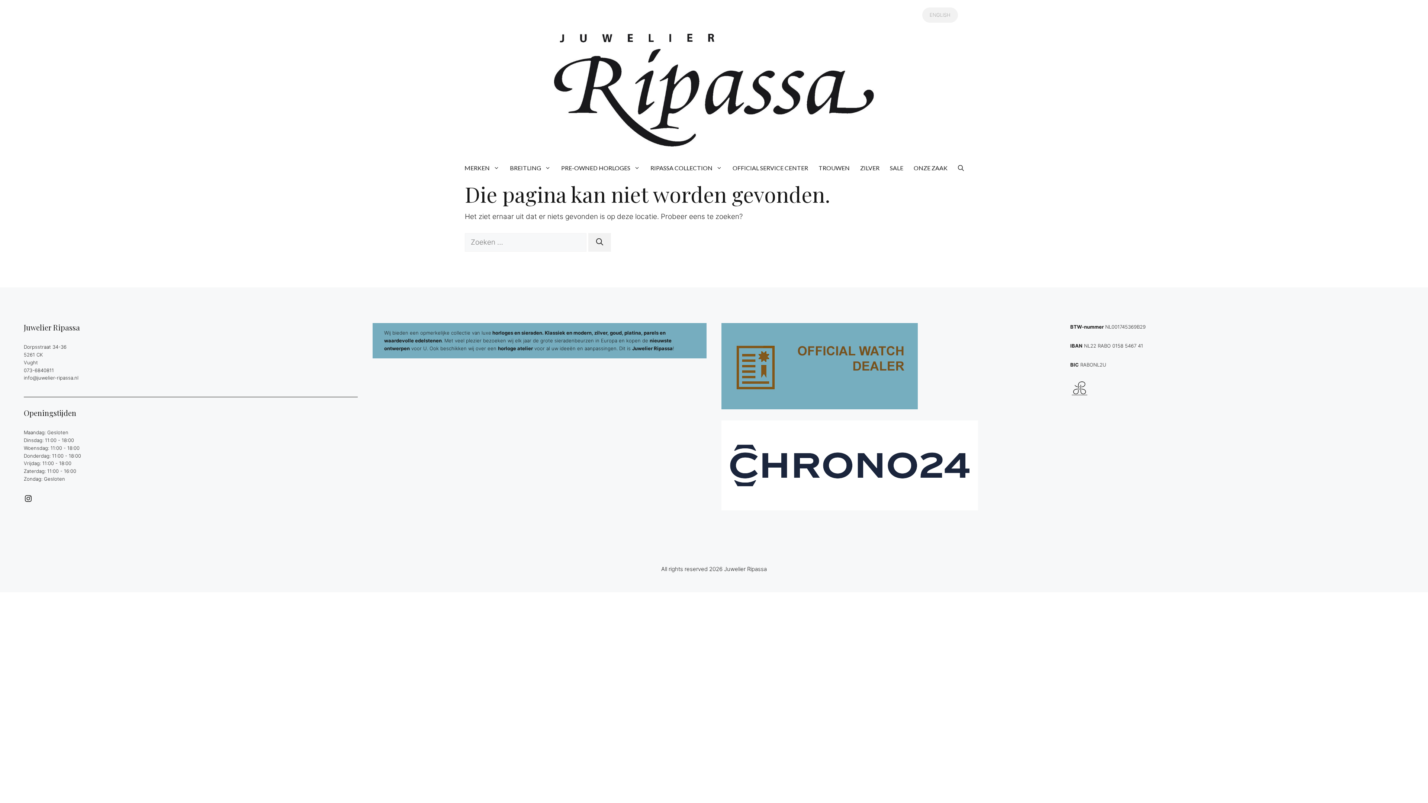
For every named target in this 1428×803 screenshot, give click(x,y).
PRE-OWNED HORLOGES (595, 167)
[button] (961, 168)
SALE (896, 167)
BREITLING (525, 167)
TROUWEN (834, 167)
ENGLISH (940, 15)
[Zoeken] (599, 242)
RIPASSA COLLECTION (681, 167)
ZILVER (869, 167)
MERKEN (477, 167)
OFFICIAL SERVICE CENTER (770, 167)
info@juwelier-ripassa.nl (51, 378)
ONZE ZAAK (931, 167)
